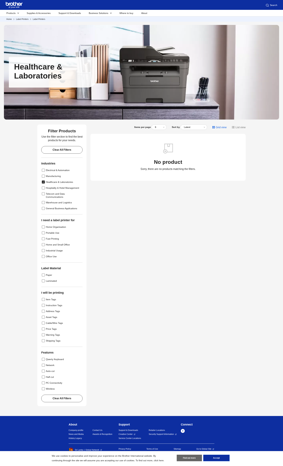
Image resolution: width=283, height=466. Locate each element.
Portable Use (52, 233)
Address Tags (53, 311)
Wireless (50, 388)
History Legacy (75, 438)
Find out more (189, 458)
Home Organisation (56, 227)
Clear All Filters (62, 149)
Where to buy (126, 13)
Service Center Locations (130, 438)
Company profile (76, 430)
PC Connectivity (54, 383)
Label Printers (22, 19)
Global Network (92, 450)
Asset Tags (51, 317)
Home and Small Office (58, 244)
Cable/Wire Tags (54, 323)
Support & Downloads (69, 13)
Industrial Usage (54, 250)
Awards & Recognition (102, 434)
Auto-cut (50, 371)
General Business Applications (61, 208)
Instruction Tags (54, 305)
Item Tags (51, 299)
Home (9, 19)
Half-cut (50, 377)
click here (159, 460)
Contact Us (97, 430)
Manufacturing (53, 176)
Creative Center (126, 434)
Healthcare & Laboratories (59, 182)
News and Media (76, 434)
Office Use (51, 256)
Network (50, 365)
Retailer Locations (157, 430)
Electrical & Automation (58, 170)
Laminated (51, 281)
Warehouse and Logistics (59, 202)
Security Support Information (161, 434)
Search (273, 5)
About (144, 13)
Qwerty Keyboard (55, 359)
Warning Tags (53, 335)
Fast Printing (52, 238)
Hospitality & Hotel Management (62, 188)
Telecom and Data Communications (55, 195)
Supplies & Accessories (39, 13)
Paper (49, 275)
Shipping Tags (53, 340)
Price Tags (51, 329)
